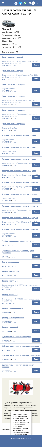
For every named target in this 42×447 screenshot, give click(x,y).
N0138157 (5, 257)
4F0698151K (6, 189)
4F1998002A (6, 371)
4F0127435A (6, 331)
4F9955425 (6, 341)
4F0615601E (6, 79)
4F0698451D (6, 165)
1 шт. (14, 142)
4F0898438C (6, 322)
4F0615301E (6, 105)
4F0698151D (6, 224)
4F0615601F (6, 66)
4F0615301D (6, 91)
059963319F (6, 266)
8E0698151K (6, 236)
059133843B (6, 276)
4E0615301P (6, 130)
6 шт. (14, 266)
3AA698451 (6, 154)
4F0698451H (6, 142)
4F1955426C (6, 360)
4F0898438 (6, 313)
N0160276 (5, 245)
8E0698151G (6, 212)
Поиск (36, 65)
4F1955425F (6, 350)
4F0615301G (6, 118)
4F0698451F (6, 177)
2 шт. (14, 66)
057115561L (6, 289)
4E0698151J (6, 201)
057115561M (6, 303)
